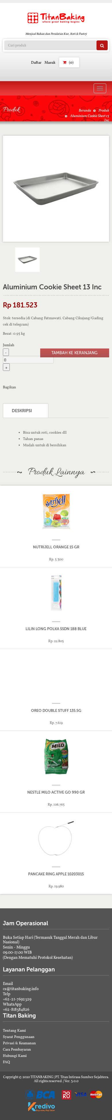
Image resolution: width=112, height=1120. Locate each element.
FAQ (6, 1062)
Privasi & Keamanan (19, 1043)
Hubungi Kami (15, 1055)
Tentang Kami (14, 1030)
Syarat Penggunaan (18, 1037)
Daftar (36, 62)
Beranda (85, 110)
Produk (104, 110)
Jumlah (8, 344)
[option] (56, 189)
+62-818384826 (16, 1009)
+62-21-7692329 (17, 999)
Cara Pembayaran (17, 1049)
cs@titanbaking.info (20, 988)
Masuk (50, 62)
